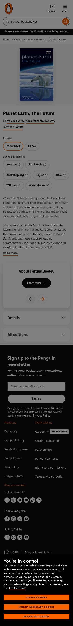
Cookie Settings (36, 597)
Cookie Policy (17, 588)
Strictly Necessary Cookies (37, 606)
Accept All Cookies (36, 616)
